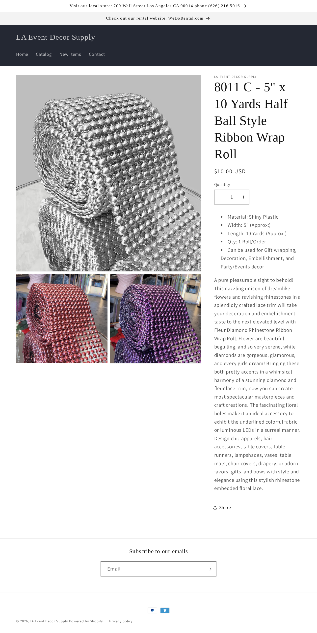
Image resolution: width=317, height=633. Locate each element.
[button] (267, 37)
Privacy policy (121, 621)
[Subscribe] (209, 569)
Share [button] (225, 507)
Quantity (222, 184)
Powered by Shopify (86, 621)
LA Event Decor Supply (49, 621)
